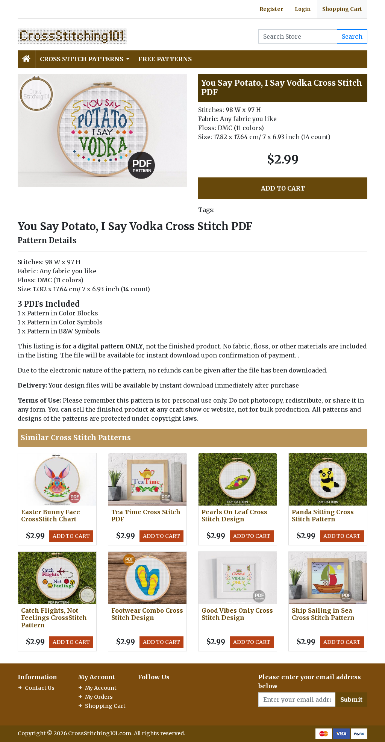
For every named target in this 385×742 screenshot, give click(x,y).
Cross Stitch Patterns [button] (82, 59)
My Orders (99, 697)
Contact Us (40, 687)
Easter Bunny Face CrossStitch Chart (50, 515)
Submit (351, 699)
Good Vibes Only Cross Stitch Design (237, 614)
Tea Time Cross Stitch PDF (145, 515)
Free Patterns (165, 59)
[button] (180, 81)
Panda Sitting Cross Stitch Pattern (323, 515)
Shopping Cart (342, 9)
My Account (101, 687)
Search (352, 36)
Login (303, 9)
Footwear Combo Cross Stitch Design (147, 614)
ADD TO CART (283, 188)
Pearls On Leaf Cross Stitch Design (234, 515)
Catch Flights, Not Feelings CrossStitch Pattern (54, 617)
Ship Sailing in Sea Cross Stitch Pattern (323, 614)
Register (271, 9)
